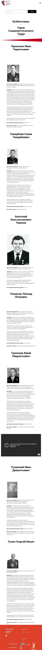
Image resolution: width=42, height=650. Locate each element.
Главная (23, 630)
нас (23, 640)
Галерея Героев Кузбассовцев (26, 632)
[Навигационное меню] (40, 3)
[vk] (6, 635)
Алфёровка (9, 268)
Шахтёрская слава (11, 284)
